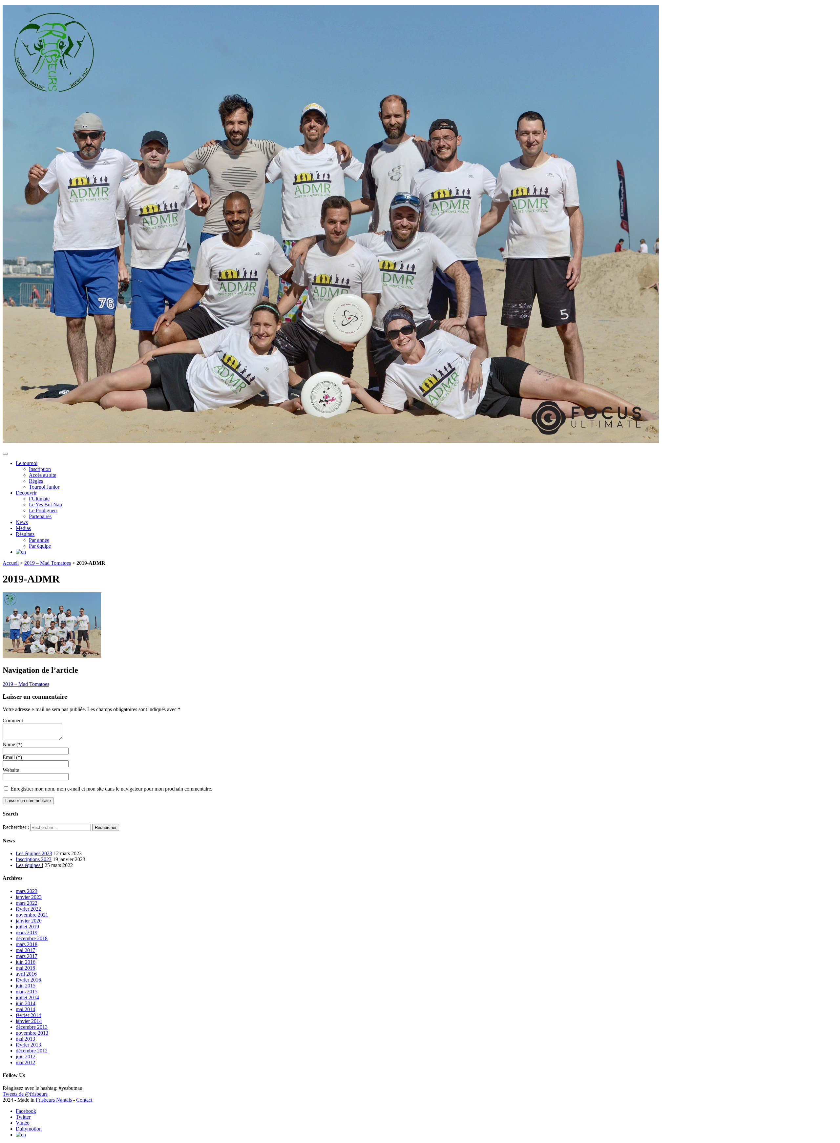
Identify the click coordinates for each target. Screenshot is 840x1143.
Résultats (25, 534)
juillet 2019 (27, 926)
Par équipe (40, 546)
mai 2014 (25, 1009)
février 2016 (28, 980)
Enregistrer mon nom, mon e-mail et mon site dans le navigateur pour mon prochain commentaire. (111, 789)
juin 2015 (25, 985)
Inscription (40, 469)
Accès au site (42, 475)
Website (11, 770)
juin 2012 (25, 1056)
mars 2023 (26, 891)
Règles (36, 481)
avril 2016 (26, 974)
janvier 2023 (29, 897)
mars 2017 (26, 956)
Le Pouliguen (43, 510)
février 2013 (28, 1045)
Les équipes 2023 (34, 853)
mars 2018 (26, 944)
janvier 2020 (29, 920)
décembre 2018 (32, 938)
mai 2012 (25, 1062)
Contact (84, 1100)
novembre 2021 (32, 915)
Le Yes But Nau (45, 504)
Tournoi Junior (44, 487)
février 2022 (28, 909)
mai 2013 (25, 1039)
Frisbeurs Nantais (54, 1100)
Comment (13, 720)
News (22, 522)
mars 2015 (26, 991)
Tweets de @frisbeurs (25, 1094)
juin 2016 (25, 962)
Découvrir (26, 493)
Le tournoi (26, 463)
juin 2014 (25, 1003)
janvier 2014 (29, 1021)
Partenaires (40, 516)
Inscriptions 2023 (34, 859)
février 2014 (28, 1015)
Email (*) (12, 757)
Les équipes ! (29, 865)
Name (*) (12, 744)
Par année (39, 540)
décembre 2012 (32, 1050)
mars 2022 (26, 903)
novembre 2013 (32, 1033)
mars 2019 (26, 932)
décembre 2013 (32, 1027)
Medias (23, 528)
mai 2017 (25, 950)
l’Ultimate (39, 498)
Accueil (11, 563)
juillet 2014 (27, 997)
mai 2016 (25, 968)
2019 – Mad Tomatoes (47, 563)
